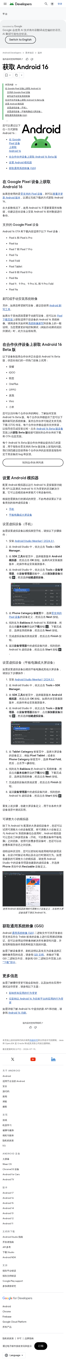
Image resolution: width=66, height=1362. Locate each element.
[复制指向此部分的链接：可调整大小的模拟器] (32, 819)
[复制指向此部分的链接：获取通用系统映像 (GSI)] (47, 926)
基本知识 (29, 52)
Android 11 (8, 1223)
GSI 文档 (39, 954)
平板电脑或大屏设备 (20, 515)
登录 (60, 3)
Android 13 (8, 1213)
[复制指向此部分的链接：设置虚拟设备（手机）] (37, 524)
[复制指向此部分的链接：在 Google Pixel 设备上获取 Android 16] (25, 187)
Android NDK (9, 1257)
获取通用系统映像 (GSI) (22, 168)
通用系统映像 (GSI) (23, 933)
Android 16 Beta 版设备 (49, 428)
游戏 (5, 1120)
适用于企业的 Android (14, 1081)
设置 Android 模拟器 (20, 162)
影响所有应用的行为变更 (23, 993)
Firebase (7, 1316)
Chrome (7, 1311)
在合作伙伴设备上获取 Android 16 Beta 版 (33, 156)
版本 (40, 52)
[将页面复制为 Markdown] (17, 75)
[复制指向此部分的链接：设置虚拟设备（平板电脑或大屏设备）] (59, 663)
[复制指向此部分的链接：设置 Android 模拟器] (42, 478)
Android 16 (8, 1198)
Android (7, 1076)
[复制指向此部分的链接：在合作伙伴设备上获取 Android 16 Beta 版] (19, 350)
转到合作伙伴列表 (33, 462)
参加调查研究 (9, 1286)
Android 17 (8, 1192)
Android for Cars (11, 1174)
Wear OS (7, 1164)
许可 (19, 1338)
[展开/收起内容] (16, 85)
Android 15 (8, 1203)
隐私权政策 (8, 1140)
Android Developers (12, 52)
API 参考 (7, 1247)
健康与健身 (8, 1130)
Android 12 (8, 1218)
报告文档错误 (9, 1275)
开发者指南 (8, 1242)
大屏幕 (6, 1159)
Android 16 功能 (17, 1012)
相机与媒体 (8, 1135)
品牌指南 (29, 1338)
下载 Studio (8, 1252)
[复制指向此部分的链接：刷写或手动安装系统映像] (40, 299)
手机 (11, 509)
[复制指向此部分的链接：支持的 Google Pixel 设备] (42, 225)
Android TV (8, 1179)
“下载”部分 (9, 962)
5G (4, 1145)
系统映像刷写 (36, 323)
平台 (5, 13)
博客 (5, 1101)
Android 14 (8, 1208)
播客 (5, 1106)
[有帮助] (27, 59)
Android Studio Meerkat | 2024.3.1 (34, 541)
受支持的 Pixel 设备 (31, 193)
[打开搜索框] (46, 4)
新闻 (5, 1096)
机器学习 (7, 1125)
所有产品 (7, 1326)
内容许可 (34, 1040)
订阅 (40, 1346)
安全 (5, 1086)
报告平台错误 (9, 1270)
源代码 (6, 1091)
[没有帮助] (31, 59)
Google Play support (13, 1280)
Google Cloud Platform (14, 1321)
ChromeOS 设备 (11, 1169)
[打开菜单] (5, 4)
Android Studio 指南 (13, 1236)
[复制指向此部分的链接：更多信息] (21, 976)
